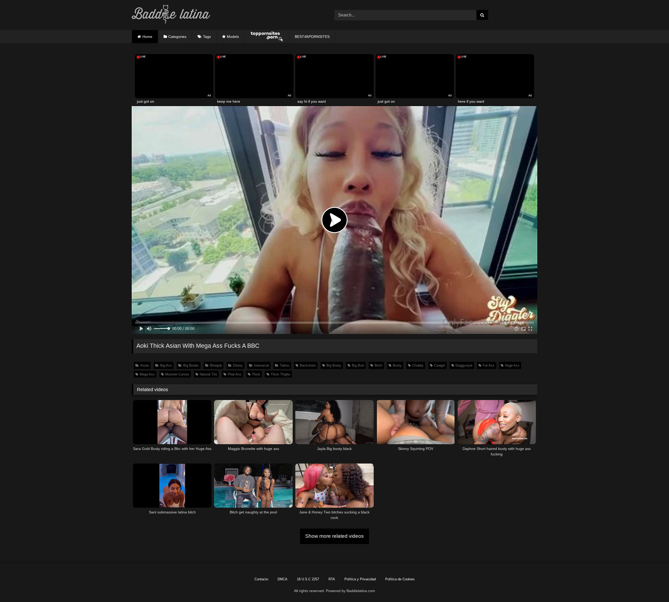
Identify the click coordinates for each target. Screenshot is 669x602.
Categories (177, 36)
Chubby (418, 365)
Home (147, 36)
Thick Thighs (280, 374)
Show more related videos (334, 536)
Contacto (261, 579)
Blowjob (216, 365)
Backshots (308, 365)
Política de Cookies (400, 579)
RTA (331, 579)
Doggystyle (463, 365)
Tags (207, 36)
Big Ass (166, 365)
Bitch (378, 365)
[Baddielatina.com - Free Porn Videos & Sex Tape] (171, 15)
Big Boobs (191, 365)
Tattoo (284, 365)
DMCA (282, 579)
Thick (256, 374)
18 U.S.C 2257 (308, 579)
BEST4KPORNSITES (312, 36)
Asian (144, 365)
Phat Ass (234, 374)
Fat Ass (488, 365)
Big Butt (358, 365)
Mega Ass (147, 374)
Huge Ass (512, 365)
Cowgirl (439, 365)
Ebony (238, 365)
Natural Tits (208, 374)
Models (233, 36)
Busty (397, 365)
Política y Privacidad (360, 579)
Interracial (261, 365)
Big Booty (333, 365)
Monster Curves (177, 374)
